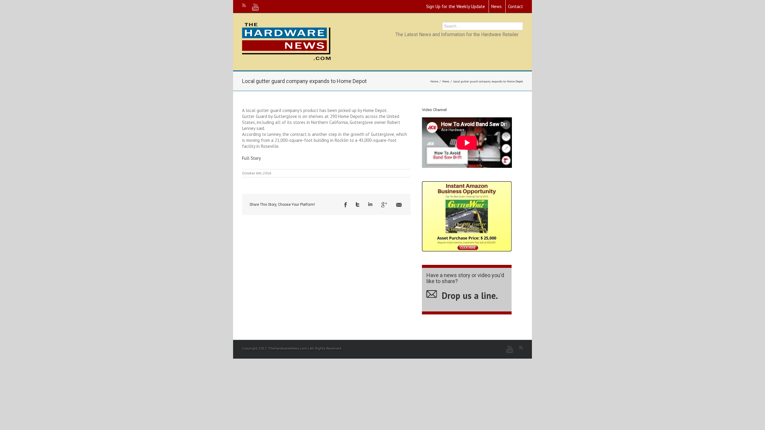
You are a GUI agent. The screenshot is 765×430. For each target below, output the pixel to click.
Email (399, 205)
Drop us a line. (470, 295)
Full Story (251, 158)
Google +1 (384, 205)
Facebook (345, 204)
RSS (244, 5)
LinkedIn (370, 204)
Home (434, 81)
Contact (515, 6)
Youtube (255, 7)
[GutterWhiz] (467, 184)
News (496, 6)
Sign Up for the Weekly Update (455, 6)
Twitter (357, 204)
